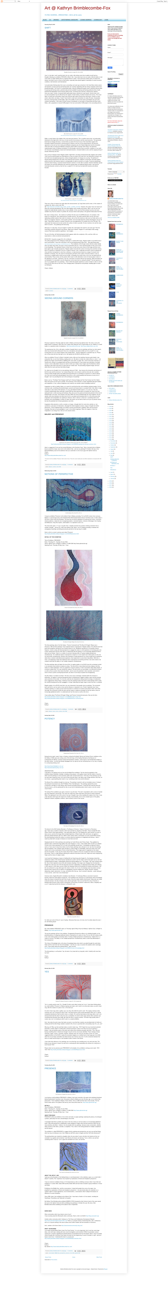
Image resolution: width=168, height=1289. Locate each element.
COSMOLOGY (98, 19)
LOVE (117, 292)
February (112, 476)
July (111, 451)
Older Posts (99, 1257)
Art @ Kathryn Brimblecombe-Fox (77, 8)
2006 (110, 487)
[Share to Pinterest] (84, 289)
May (111, 455)
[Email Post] (75, 288)
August (112, 449)
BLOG (45, 19)
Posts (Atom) (54, 1259)
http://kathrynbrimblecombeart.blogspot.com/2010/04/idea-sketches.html (63, 1238)
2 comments (70, 1060)
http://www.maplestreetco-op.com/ (89, 346)
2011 (110, 437)
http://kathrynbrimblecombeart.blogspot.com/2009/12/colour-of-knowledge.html (64, 948)
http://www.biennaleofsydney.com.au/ (54, 767)
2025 (110, 408)
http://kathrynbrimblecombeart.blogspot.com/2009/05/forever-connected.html (64, 698)
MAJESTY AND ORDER (119, 242)
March (112, 474)
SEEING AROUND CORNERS (59, 298)
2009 (110, 481)
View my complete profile (114, 217)
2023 (110, 412)
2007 (110, 485)
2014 (110, 431)
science (51, 290)
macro (54, 711)
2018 (110, 422)
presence (68, 1253)
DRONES (56, 19)
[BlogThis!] (79, 289)
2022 (110, 414)
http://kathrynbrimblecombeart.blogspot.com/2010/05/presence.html (62, 533)
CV (50, 19)
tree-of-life (59, 466)
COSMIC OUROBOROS (119, 233)
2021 (110, 416)
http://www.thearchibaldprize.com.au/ (54, 766)
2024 (110, 410)
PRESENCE (50, 1068)
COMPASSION (119, 275)
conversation (51, 1253)
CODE (106, 19)
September (113, 447)
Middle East (57, 1253)
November (113, 443)
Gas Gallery (112, 378)
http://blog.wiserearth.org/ (92, 1216)
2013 (110, 433)
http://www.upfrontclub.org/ (73, 346)
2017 (110, 425)
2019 (110, 420)
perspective (62, 1253)
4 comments (70, 464)
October (112, 445)
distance (50, 466)
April (111, 472)
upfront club (77, 1253)
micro (57, 711)
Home (73, 1257)
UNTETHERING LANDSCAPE (69, 19)
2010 (110, 439)
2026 (110, 406)
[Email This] (78, 289)
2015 (110, 429)
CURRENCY (112, 377)
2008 (110, 483)
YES (47, 971)
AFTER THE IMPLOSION (115, 393)
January (112, 478)
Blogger (105, 1269)
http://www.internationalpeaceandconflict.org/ (56, 1220)
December (113, 441)
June (111, 453)
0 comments (70, 288)
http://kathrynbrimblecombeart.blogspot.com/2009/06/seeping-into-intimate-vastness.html (73, 444)
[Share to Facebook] (83, 289)
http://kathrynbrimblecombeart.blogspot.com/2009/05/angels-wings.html (63, 696)
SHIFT (48, 28)
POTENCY (50, 718)
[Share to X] (81, 289)
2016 (110, 427)
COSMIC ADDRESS (85, 19)
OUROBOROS (119, 224)
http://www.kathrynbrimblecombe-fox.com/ (55, 455)
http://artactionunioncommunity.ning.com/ (72, 1225)
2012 (110, 435)
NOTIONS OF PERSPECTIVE (59, 474)
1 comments (70, 963)
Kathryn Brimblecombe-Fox (56, 288)
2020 (110, 418)
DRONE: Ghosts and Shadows (119, 285)
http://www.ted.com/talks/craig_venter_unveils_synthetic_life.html (63, 206)
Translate (119, 174)
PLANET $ (111, 375)
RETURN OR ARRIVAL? (119, 331)
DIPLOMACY (112, 388)
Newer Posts (48, 1257)
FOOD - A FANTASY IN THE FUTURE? (119, 268)
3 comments (70, 709)
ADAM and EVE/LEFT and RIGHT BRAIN (119, 251)
